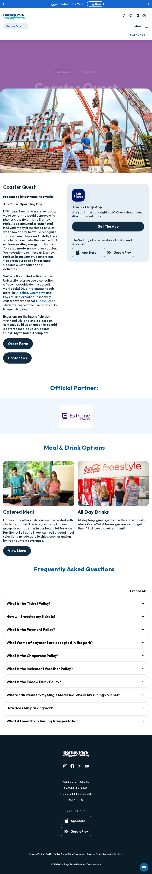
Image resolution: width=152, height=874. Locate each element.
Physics (8, 297)
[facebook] (72, 766)
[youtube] (86, 766)
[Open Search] (131, 15)
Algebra (22, 293)
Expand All (138, 591)
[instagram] (65, 766)
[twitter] (79, 766)
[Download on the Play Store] (119, 252)
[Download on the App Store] (87, 252)
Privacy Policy (36, 854)
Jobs (120, 854)
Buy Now (95, 4)
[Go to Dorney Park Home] (14, 16)
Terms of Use (94, 854)
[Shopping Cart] (137, 15)
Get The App (108, 226)
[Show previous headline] (4, 4)
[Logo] (76, 416)
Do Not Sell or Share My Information (65, 854)
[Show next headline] (148, 4)
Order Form (18, 343)
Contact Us (17, 358)
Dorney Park (13, 26)
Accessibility (109, 854)
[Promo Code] (124, 15)
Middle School (46, 301)
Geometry (37, 293)
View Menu (17, 550)
